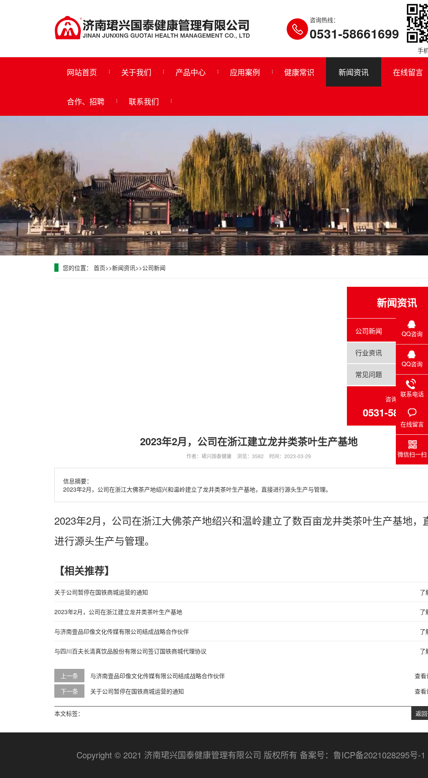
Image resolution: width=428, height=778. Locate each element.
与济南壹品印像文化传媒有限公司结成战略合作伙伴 (121, 631)
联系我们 (144, 101)
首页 (99, 267)
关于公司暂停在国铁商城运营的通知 (101, 592)
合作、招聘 (85, 101)
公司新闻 (154, 267)
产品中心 (191, 71)
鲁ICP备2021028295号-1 (379, 755)
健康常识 (299, 71)
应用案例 (245, 71)
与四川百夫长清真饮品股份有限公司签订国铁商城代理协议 (130, 651)
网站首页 (82, 71)
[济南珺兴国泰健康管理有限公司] (152, 28)
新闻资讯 (354, 71)
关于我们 (136, 71)
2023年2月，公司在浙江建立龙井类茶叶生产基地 (118, 611)
